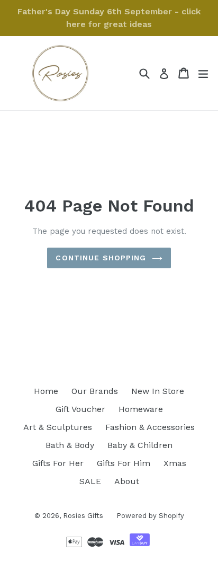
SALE (90, 481)
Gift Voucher (80, 409)
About (126, 481)
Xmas (175, 463)
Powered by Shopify (150, 516)
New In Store (157, 391)
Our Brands (94, 391)
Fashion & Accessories (150, 427)
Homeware (141, 409)
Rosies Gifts (83, 516)
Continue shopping (101, 257)
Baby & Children (139, 445)
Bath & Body (70, 445)
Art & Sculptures (57, 427)
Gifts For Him (123, 463)
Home (46, 391)
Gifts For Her (58, 463)
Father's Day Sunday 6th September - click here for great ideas (109, 17)
